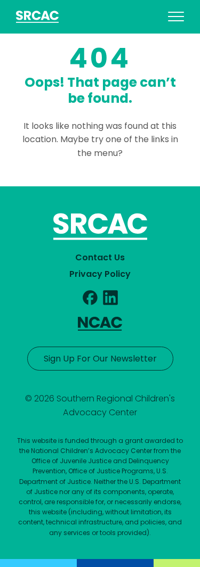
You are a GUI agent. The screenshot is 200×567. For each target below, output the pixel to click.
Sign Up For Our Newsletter (100, 358)
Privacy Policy (100, 274)
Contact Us (100, 257)
